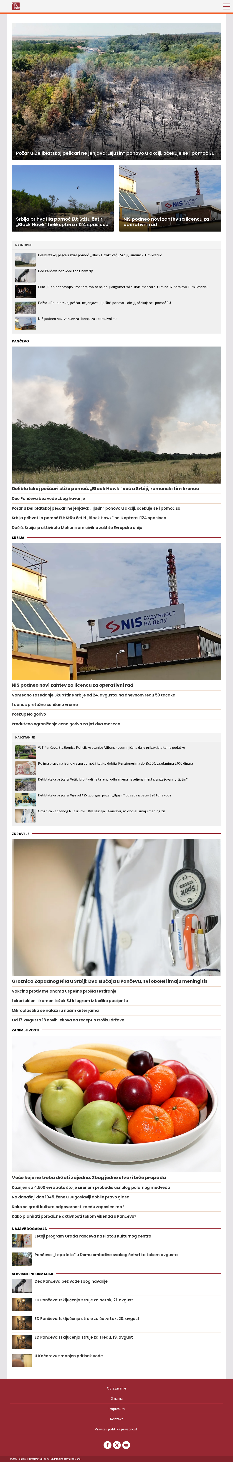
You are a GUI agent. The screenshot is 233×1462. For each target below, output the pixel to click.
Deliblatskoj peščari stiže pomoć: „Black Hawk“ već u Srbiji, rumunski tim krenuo (100, 255)
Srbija (18, 537)
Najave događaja (29, 1228)
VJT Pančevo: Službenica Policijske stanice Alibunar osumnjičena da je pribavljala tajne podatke (111, 747)
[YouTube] (126, 1445)
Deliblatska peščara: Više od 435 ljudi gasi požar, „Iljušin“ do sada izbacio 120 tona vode (104, 795)
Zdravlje (20, 833)
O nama (117, 1398)
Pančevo (20, 341)
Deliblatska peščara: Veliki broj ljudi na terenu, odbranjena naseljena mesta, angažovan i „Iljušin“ (113, 779)
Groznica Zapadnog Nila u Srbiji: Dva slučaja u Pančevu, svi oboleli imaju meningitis (101, 811)
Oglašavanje (116, 1388)
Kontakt (116, 1419)
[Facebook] (107, 1445)
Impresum (117, 1408)
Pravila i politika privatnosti (116, 1429)
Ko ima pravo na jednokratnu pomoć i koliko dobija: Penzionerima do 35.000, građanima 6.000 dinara (115, 763)
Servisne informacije (33, 1274)
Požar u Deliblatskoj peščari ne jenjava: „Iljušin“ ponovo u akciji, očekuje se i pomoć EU (104, 302)
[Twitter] (116, 1445)
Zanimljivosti (25, 1030)
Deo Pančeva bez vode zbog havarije (66, 271)
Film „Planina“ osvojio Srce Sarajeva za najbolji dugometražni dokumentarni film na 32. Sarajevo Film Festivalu (124, 286)
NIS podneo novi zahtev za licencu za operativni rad (77, 318)
